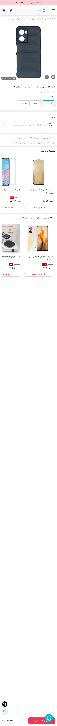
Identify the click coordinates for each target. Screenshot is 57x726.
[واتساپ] (4, 710)
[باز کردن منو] (53, 10)
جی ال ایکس (46, 91)
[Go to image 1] (14, 78)
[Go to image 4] (8, 78)
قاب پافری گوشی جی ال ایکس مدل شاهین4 (29, 142)
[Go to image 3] (10, 78)
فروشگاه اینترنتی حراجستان (46, 18)
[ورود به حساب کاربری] (11, 10)
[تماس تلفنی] (4, 704)
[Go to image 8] (2, 78)
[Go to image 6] (5, 78)
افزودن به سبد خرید (41, 720)
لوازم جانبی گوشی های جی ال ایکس (23, 18)
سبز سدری (23, 103)
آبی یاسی (36, 103)
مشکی (47, 103)
